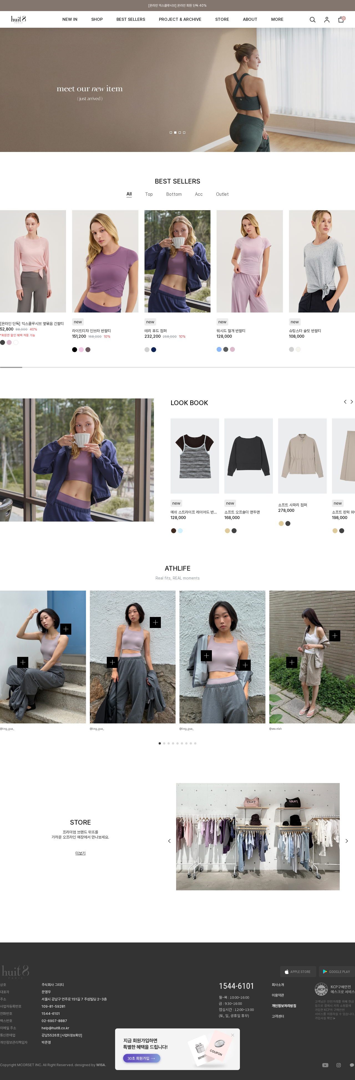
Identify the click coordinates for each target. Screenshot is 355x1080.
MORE (277, 19)
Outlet (222, 194)
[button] (171, 132)
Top (149, 194)
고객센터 (278, 1016)
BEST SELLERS (130, 19)
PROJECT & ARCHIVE (180, 19)
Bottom (174, 194)
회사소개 (278, 985)
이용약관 (278, 995)
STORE (222, 19)
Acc (199, 194)
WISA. (101, 1065)
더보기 (80, 853)
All (129, 194)
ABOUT (250, 19)
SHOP (97, 19)
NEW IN (69, 19)
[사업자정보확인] (71, 1035)
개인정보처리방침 (284, 1006)
